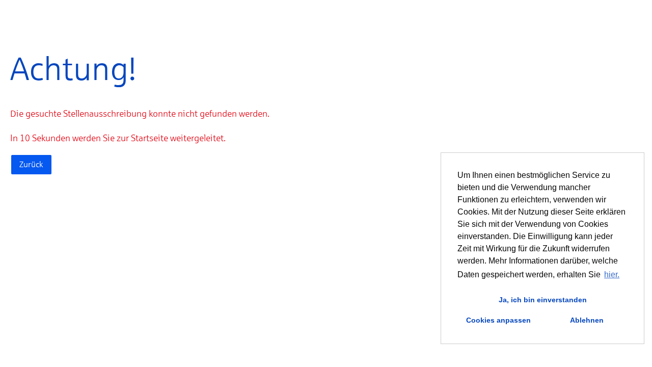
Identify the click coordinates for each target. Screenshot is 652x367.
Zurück (31, 164)
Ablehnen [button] (587, 320)
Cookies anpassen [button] (498, 320)
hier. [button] (611, 274)
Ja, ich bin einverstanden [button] (543, 300)
